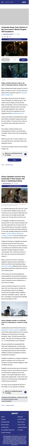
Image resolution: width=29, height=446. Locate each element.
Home (2, 164)
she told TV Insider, (6, 266)
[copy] (10, 37)
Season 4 (18, 113)
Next (23, 60)
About (3, 417)
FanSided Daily (5, 422)
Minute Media (8, 436)
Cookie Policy (5, 427)
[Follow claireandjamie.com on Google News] (25, 154)
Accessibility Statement (7, 430)
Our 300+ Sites (22, 419)
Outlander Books (9, 164)
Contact (3, 419)
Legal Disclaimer (22, 427)
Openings (20, 417)
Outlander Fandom (10, 405)
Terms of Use (21, 424)
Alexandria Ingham (8, 34)
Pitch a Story (21, 422)
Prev (5, 60)
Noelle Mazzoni (7, 183)
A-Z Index (20, 430)
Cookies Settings (6, 432)
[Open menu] (2, 2)
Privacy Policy (5, 424)
